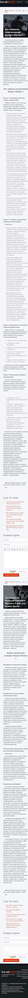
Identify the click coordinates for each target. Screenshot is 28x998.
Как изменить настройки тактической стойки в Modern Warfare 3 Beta (15, 521)
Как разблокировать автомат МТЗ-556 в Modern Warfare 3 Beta (15, 527)
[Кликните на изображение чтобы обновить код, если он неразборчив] (12, 571)
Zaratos (13, 10)
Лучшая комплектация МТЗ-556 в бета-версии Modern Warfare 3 (13, 925)
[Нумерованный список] (22, 550)
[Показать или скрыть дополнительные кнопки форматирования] (25, 550)
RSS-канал (25, 970)
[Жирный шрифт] (5, 550)
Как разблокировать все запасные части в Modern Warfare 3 (14, 508)
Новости (19, 2)
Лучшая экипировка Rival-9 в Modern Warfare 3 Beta (15, 503)
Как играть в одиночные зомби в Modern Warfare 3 (15, 915)
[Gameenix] (7, 2)
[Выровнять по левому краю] (12, 550)
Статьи (19, 974)
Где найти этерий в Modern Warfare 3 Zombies (14, 906)
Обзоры (19, 976)
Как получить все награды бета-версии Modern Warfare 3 (15, 920)
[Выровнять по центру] (15, 550)
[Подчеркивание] (9, 550)
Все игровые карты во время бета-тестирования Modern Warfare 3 (15, 514)
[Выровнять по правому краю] (17, 550)
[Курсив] (7, 550)
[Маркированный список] (20, 550)
